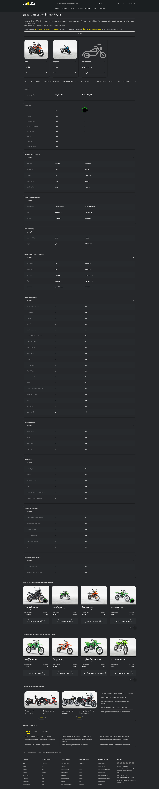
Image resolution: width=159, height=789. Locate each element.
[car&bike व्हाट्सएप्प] (133, 763)
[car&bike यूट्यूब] (118, 763)
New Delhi (131, 3)
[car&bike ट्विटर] (121, 763)
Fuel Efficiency (86, 81)
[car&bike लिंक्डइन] (130, 763)
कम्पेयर (41, 717)
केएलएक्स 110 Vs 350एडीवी (123, 621)
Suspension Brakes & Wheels (104, 81)
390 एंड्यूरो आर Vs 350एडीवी (94, 621)
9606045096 (123, 775)
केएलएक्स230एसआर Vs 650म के (123, 673)
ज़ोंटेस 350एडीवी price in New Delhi (92, 29)
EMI (26, 81)
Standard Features (124, 81)
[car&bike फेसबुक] (127, 763)
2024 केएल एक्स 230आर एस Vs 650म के (94, 673)
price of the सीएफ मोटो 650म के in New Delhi (47, 29)
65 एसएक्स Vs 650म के (65, 673)
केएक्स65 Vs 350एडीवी (65, 621)
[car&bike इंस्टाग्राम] (124, 763)
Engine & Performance (51, 81)
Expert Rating (35, 81)
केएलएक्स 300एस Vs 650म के (36, 673)
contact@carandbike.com (127, 777)
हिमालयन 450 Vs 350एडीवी (36, 621)
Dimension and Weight (70, 81)
